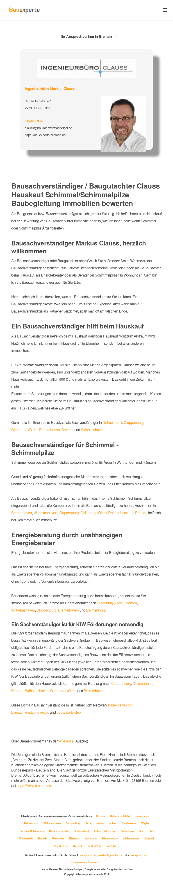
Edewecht (75, 838)
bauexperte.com (120, 705)
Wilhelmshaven (93, 429)
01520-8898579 (35, 121)
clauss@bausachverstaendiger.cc (48, 127)
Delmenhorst (112, 422)
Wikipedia (66, 741)
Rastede (43, 838)
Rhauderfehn (60, 846)
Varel (152, 831)
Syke (142, 831)
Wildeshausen (131, 838)
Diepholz (78, 846)
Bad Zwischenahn (59, 831)
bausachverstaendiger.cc (30, 712)
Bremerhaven (49, 429)
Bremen (67, 429)
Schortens (91, 838)
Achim (113, 823)
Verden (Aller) (82, 831)
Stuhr (89, 823)
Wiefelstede (113, 846)
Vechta (101, 823)
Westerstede (26, 838)
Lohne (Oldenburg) (105, 831)
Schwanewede (110, 838)
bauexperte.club (69, 712)
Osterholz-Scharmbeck (31, 831)
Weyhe (145, 823)
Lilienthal (149, 838)
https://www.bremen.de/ (34, 785)
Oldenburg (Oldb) (24, 429)
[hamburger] (165, 10)
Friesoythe (58, 838)
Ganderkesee (129, 823)
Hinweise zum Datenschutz (86, 862)
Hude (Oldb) (95, 846)
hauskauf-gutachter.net (110, 855)
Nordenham (127, 831)
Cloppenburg (134, 422)
